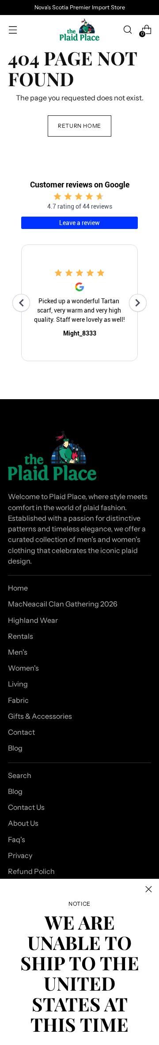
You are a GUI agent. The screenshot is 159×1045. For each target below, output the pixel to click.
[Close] (148, 889)
